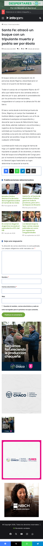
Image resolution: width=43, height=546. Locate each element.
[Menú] (3, 18)
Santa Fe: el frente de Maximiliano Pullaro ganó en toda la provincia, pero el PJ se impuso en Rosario (31, 200)
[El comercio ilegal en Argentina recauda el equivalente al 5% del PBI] (11, 216)
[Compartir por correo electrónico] (28, 171)
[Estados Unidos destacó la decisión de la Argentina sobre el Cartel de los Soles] (11, 189)
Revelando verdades (22, 528)
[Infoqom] (15, 18)
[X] (11, 171)
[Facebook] (6, 171)
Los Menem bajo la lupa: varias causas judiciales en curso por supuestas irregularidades (30, 228)
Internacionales (13, 24)
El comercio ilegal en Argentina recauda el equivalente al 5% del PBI (11, 227)
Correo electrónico (9, 287)
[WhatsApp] (17, 171)
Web (3, 296)
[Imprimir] (33, 171)
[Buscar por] (40, 18)
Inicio (5, 24)
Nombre (5, 277)
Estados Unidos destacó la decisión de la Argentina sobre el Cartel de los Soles (11, 199)
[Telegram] (22, 171)
